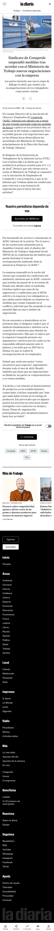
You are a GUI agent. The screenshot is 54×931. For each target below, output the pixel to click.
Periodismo (8, 727)
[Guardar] (23, 98)
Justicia (6, 623)
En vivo (6, 765)
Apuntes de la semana (14, 761)
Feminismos (8, 614)
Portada (7, 564)
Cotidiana (7, 593)
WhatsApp (8, 853)
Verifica (6, 653)
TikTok (6, 866)
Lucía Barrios (8, 519)
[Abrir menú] (5, 4)
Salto (5, 682)
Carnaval (7, 584)
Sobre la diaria (10, 820)
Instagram (8, 858)
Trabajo (16, 11)
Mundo (6, 631)
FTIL (27, 457)
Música (6, 732)
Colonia (6, 669)
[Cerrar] (49, 203)
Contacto (7, 900)
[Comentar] (30, 98)
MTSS (33, 451)
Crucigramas (9, 780)
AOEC (23, 451)
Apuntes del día (10, 756)
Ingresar (11, 539)
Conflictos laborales (32, 11)
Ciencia (6, 589)
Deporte (7, 601)
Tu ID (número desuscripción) (11, 802)
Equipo (6, 824)
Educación (8, 610)
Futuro (6, 618)
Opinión (6, 635)
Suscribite (11, 547)
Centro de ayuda (11, 883)
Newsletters (8, 841)
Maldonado (8, 673)
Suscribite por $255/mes (27, 218)
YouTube (7, 849)
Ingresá (37, 225)
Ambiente (7, 580)
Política (6, 640)
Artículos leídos (10, 736)
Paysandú (7, 677)
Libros (6, 627)
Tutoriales (7, 887)
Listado (6, 797)
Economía (7, 606)
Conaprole (11, 451)
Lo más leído (9, 752)
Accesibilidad (9, 891)
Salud (5, 644)
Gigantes (7, 711)
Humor (6, 776)
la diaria (7, 698)
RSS (5, 845)
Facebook (8, 862)
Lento (5, 707)
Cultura (6, 597)
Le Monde (8, 702)
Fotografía (8, 772)
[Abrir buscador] (49, 4)
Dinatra (44, 451)
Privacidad (8, 895)
